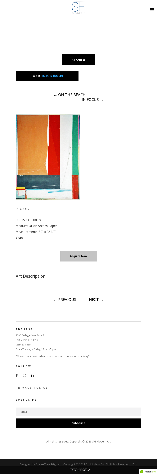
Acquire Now (78, 256)
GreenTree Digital (48, 464)
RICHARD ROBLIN (52, 76)
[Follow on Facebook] (17, 375)
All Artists (78, 59)
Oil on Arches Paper (43, 226)
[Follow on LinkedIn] (32, 375)
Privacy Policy (32, 387)
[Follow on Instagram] (24, 375)
